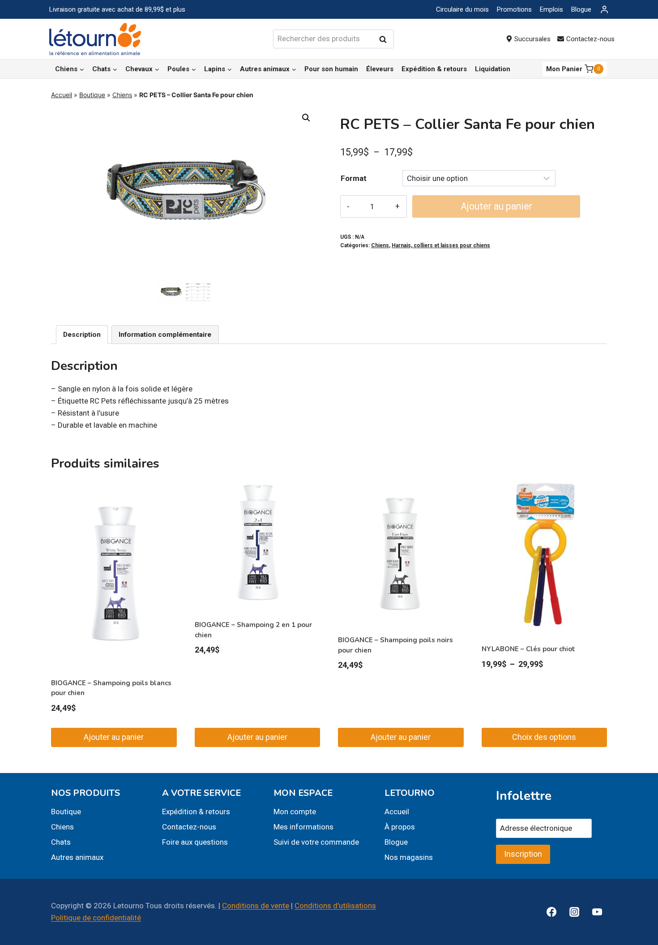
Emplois (551, 9)
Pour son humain (331, 69)
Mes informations (303, 826)
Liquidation (492, 69)
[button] (306, 118)
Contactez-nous (590, 39)
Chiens (122, 95)
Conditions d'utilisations (335, 905)
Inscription (523, 854)
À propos (400, 826)
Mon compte (294, 811)
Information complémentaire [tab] (165, 335)
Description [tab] (82, 335)
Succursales (532, 39)
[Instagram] (574, 912)
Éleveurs (379, 69)
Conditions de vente (255, 905)
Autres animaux (77, 857)
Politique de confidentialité (96, 917)
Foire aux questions (195, 842)
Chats (61, 842)
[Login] (604, 9)
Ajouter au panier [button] (114, 737)
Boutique (92, 95)
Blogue (581, 9)
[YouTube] (597, 912)
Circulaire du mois (462, 9)
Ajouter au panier (496, 206)
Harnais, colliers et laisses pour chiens (441, 245)
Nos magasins (409, 857)
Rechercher (385, 39)
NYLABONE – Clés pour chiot (528, 648)
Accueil (61, 95)
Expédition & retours (434, 69)
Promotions (514, 9)
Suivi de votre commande (316, 842)
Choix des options (544, 737)
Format (354, 178)
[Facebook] (551, 912)
